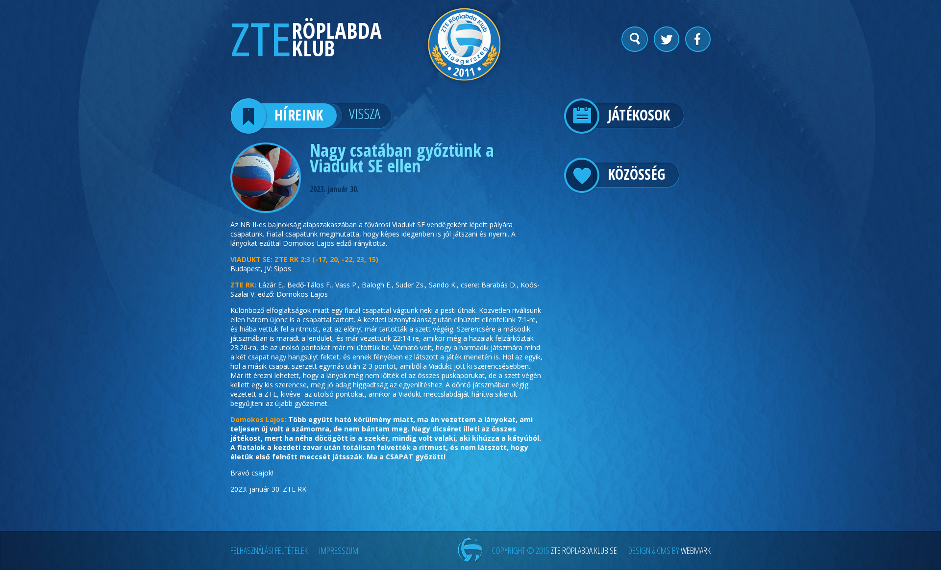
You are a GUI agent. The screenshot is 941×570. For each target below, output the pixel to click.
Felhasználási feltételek (269, 550)
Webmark (696, 550)
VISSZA (364, 113)
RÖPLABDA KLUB (337, 39)
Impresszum (338, 550)
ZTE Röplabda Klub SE (584, 550)
